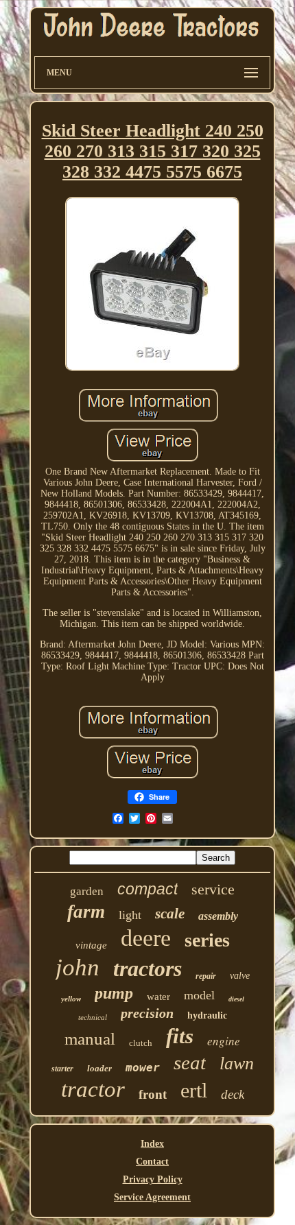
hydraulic (207, 1015)
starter (62, 1068)
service (213, 889)
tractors (147, 968)
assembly (218, 916)
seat (190, 1062)
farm (86, 911)
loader (99, 1068)
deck (232, 1094)
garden (87, 891)
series (207, 940)
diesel (236, 999)
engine (223, 1041)
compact (147, 889)
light (130, 915)
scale (170, 913)
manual (89, 1039)
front (153, 1094)
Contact (152, 1161)
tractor (93, 1089)
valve (240, 976)
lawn (237, 1063)
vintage (91, 945)
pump (114, 993)
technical (92, 1017)
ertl (193, 1090)
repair (206, 976)
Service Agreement (152, 1197)
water (158, 996)
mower (143, 1067)
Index (152, 1144)
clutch (140, 1043)
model (199, 995)
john (77, 967)
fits (179, 1036)
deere (146, 938)
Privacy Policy (152, 1179)
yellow (71, 999)
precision (147, 1013)
